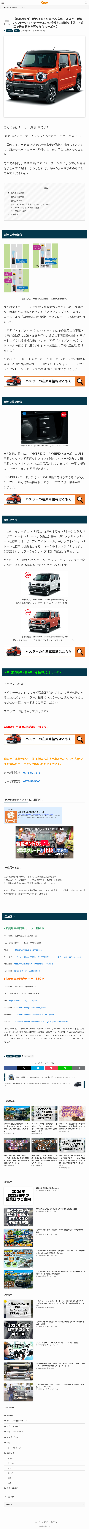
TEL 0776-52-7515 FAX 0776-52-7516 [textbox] (21, 993)
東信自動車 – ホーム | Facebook (27, 970)
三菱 (9, 1478)
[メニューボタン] (3, 3)
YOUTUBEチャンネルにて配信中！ (28, 207)
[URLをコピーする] (78, 1068)
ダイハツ (11, 1463)
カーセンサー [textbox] (42, 956)
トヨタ (10, 1468)
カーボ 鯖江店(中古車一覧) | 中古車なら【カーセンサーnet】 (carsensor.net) (49, 956)
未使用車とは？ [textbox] (13, 867)
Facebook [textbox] (22, 970)
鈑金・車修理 (12, 1488)
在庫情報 (54, 1522)
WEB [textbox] (23, 949)
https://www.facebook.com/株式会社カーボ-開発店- (35, 1014)
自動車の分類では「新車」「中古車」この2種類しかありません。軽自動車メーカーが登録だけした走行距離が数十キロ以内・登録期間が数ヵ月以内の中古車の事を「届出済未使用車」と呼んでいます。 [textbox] (33, 880)
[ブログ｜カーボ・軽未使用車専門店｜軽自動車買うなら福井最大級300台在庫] (44, 3)
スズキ (17, 31)
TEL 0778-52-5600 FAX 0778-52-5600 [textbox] (22, 942)
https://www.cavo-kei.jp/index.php (29, 949)
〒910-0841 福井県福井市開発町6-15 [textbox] (20, 986)
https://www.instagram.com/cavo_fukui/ (30, 1007)
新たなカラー (16, 200)
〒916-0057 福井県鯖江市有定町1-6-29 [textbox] (20, 935)
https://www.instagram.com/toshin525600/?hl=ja (33, 963)
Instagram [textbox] (28, 963)
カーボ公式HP (44, 1522)
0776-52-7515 (31, 772)
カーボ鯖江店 (29, 1056)
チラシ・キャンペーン (16, 1431)
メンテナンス (12, 1437)
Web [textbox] (20, 1000)
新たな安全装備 (17, 192)
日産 (9, 1483)
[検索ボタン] (86, 3)
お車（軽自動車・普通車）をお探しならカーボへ (31, 204)
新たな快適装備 (17, 196)
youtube (10, 1415)
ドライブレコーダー (15, 1447)
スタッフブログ (13, 1426)
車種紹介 (9, 31)
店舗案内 (14, 214)
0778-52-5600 (31, 781)
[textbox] (45, 900)
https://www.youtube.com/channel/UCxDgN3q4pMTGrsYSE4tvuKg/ (41, 1021)
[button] (10, 1068)
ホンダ (10, 1473)
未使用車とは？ (21, 210)
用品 (9, 1442)
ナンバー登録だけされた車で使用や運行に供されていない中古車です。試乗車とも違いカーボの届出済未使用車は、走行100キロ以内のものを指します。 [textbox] (44, 892)
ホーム (34, 1522)
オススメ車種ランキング (17, 1420)
